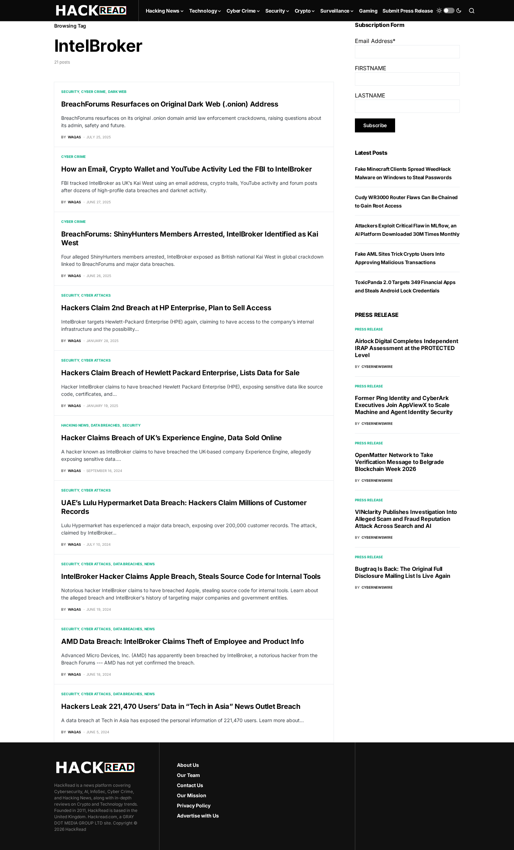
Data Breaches (105, 425)
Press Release (369, 329)
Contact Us (190, 785)
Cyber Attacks (96, 295)
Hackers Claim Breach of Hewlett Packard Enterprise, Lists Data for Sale (180, 373)
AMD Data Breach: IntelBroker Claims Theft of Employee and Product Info (182, 641)
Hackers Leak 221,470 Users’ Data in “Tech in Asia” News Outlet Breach (180, 706)
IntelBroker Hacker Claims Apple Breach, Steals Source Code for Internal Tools (191, 576)
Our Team (188, 775)
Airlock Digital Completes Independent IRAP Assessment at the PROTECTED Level (406, 347)
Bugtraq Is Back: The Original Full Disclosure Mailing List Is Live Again (402, 572)
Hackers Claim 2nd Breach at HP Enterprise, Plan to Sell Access (166, 308)
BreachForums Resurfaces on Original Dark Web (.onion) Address (169, 104)
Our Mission (191, 795)
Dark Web (117, 91)
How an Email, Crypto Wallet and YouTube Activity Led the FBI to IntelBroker (186, 169)
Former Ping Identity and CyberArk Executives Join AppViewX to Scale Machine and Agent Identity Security (404, 404)
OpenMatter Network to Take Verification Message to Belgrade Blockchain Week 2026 (399, 461)
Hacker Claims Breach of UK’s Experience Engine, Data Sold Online (171, 438)
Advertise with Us (198, 816)
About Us (188, 765)
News (149, 564)
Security (70, 91)
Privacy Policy (193, 805)
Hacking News (75, 425)
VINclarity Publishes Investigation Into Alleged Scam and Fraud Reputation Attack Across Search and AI (406, 518)
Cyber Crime (93, 91)
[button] (449, 10)
